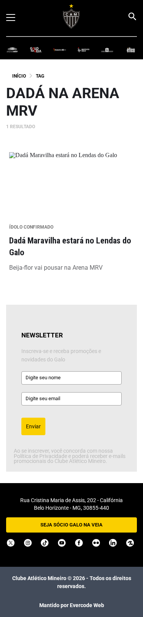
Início (19, 76)
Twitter (10, 542)
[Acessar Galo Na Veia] (36, 49)
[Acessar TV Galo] (59, 49)
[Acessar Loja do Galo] (107, 49)
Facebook (79, 542)
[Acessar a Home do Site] (71, 16)
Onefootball (130, 542)
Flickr (96, 542)
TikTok (44, 542)
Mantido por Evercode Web (71, 605)
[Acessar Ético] (131, 49)
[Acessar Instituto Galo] (83, 49)
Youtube (61, 542)
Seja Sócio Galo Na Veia (71, 525)
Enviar (33, 426)
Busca (132, 16)
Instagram (27, 542)
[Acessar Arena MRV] (12, 49)
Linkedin (112, 542)
